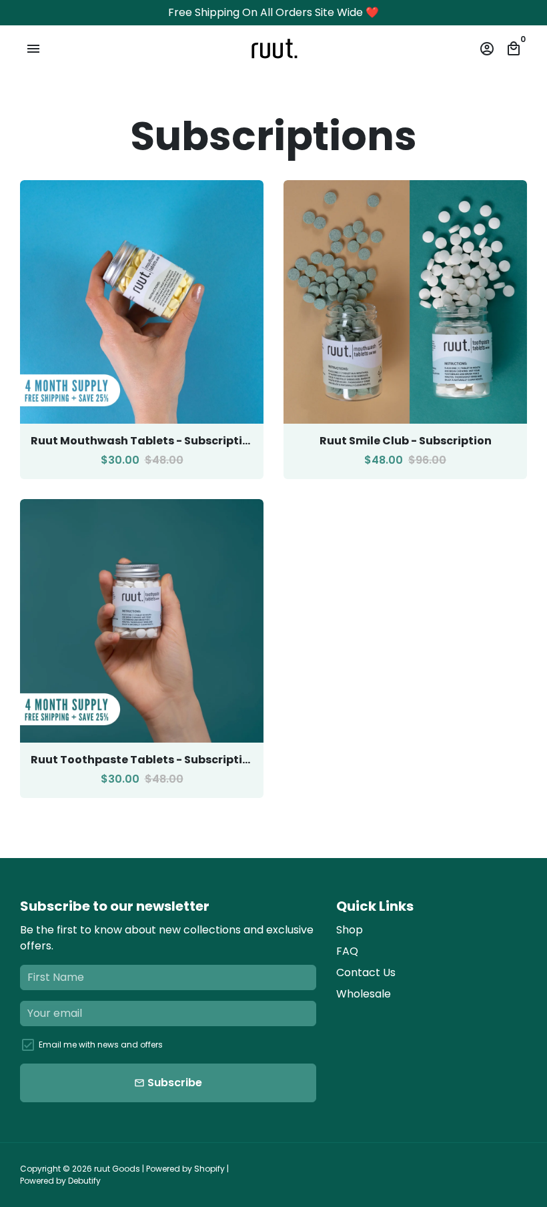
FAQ (347, 951)
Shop (349, 929)
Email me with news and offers (101, 1044)
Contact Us (366, 972)
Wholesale (363, 993)
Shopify (209, 1168)
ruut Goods (117, 1168)
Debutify (84, 1180)
